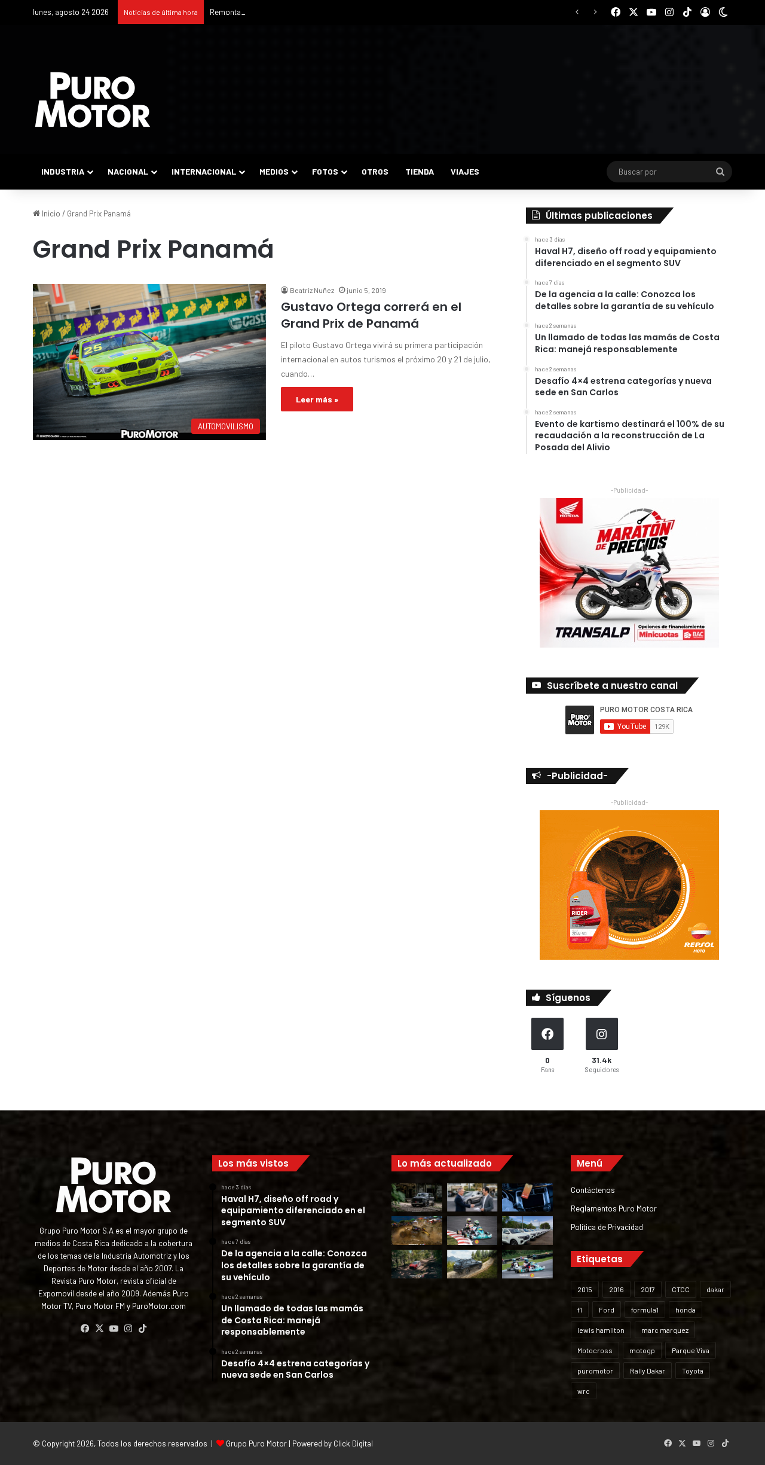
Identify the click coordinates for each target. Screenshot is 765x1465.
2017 (648, 1289)
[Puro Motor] (92, 100)
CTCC (681, 1289)
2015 (584, 1289)
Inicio (50, 213)
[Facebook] (85, 1328)
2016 (616, 1289)
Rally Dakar (647, 1370)
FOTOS (325, 171)
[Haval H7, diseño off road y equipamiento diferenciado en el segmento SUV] (416, 1197)
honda (685, 1309)
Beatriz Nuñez (312, 290)
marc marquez (664, 1330)
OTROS (375, 171)
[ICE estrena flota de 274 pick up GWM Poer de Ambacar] (527, 1230)
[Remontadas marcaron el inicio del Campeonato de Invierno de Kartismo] (527, 1264)
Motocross (595, 1350)
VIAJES (465, 171)
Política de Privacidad (607, 1227)
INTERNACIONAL (204, 171)
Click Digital (353, 1443)
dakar (715, 1289)
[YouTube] (113, 1328)
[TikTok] (142, 1328)
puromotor (595, 1370)
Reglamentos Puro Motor (614, 1208)
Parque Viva (690, 1350)
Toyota (692, 1370)
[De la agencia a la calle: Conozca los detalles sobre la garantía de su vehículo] (472, 1197)
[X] (99, 1328)
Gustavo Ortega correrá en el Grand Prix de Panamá (371, 315)
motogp (642, 1350)
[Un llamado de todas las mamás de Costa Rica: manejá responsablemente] (527, 1197)
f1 (579, 1309)
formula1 (645, 1309)
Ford (606, 1309)
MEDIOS (274, 171)
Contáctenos (593, 1190)
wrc (583, 1391)
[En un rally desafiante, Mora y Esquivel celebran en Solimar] (416, 1264)
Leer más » (317, 399)
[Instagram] (128, 1328)
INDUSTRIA (62, 171)
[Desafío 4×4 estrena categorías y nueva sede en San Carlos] (416, 1230)
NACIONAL (128, 171)
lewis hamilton (601, 1330)
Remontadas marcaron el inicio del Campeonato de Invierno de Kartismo (334, 12)
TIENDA (419, 171)
